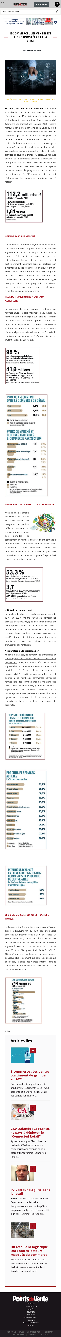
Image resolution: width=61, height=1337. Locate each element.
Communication (31, 1307)
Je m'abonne (42, 4)
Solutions (31, 1312)
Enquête (31, 1309)
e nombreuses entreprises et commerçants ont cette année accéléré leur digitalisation (30, 658)
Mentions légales (15, 1332)
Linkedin (44, 1335)
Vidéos (31, 1326)
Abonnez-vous (34, 1332)
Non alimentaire (30, 1317)
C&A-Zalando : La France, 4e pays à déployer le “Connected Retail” (30, 1132)
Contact (49, 1332)
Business (31, 1304)
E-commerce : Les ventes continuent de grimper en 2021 (30, 1075)
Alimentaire (30, 1315)
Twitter (32, 1335)
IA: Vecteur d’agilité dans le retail (30, 1191)
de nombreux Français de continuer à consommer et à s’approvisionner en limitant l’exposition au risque (30, 336)
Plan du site (19, 1335)
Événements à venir (31, 1323)
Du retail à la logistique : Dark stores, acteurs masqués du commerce (30, 1251)
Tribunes (31, 1320)
